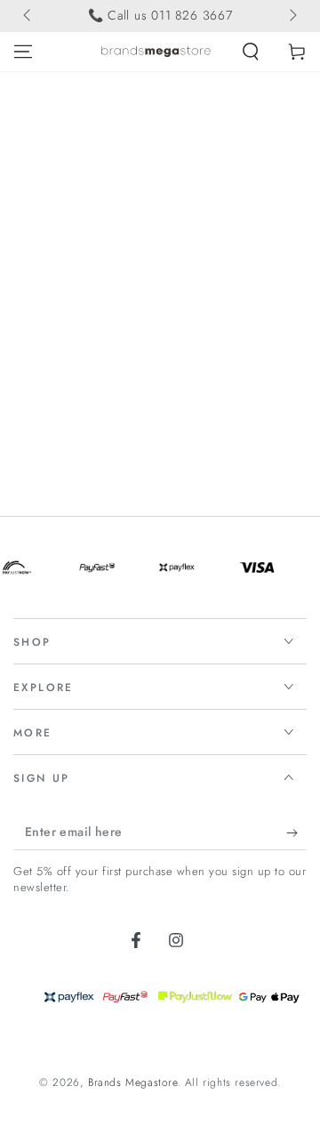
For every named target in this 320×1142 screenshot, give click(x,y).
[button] (251, 51)
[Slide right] (291, 16)
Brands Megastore (133, 1082)
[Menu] (23, 51)
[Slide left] (28, 16)
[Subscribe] (296, 832)
